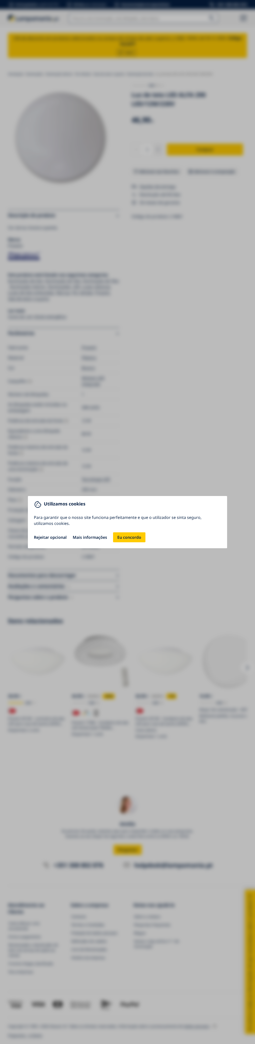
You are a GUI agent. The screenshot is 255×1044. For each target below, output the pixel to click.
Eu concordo (129, 537)
